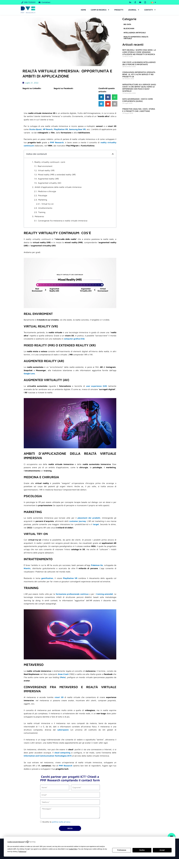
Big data (127, 24)
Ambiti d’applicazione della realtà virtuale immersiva (58, 187)
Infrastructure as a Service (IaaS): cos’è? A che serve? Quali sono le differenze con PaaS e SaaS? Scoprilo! (139, 87)
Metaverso (39, 216)
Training (41, 212)
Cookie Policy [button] (73, 849)
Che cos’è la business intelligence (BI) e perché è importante (139, 63)
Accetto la (56, 822)
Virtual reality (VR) (46, 170)
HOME (83, 10)
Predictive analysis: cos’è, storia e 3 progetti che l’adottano (138, 110)
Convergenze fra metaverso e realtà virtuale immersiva (62, 221)
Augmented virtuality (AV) (49, 183)
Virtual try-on (48, 204)
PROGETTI (118, 10)
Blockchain (129, 28)
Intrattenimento (45, 208)
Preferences (121, 850)
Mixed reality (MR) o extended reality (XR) (57, 174)
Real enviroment (45, 166)
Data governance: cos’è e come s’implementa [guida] (137, 100)
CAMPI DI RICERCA (98, 10)
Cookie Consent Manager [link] (15, 842)
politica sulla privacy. (61, 822)
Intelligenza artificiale (135, 32)
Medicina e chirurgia (47, 191)
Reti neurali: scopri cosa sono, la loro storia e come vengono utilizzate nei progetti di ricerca (139, 52)
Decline (142, 850)
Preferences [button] (22, 851)
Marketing (42, 200)
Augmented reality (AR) (48, 179)
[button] (153, 2)
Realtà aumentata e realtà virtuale (136, 37)
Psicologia (42, 195)
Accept (162, 850)
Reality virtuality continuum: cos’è (49, 162)
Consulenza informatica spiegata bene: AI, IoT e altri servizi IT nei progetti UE (138, 74)
